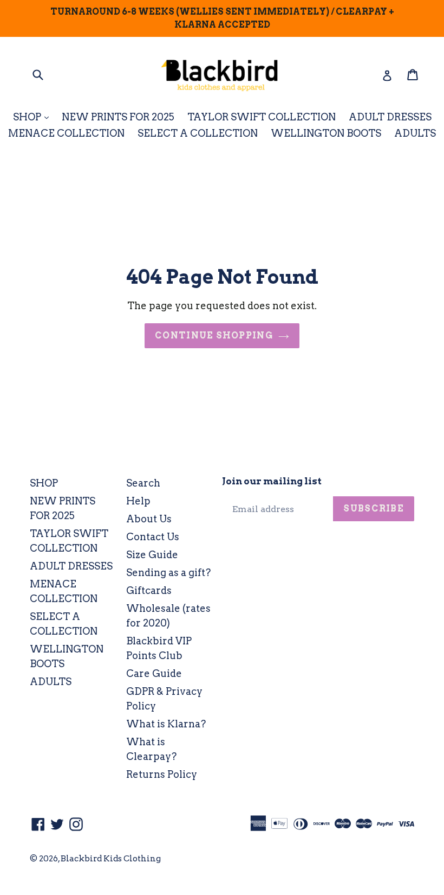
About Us (149, 519)
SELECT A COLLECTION (198, 133)
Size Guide (152, 554)
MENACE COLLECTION (66, 133)
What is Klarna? (166, 724)
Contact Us (152, 536)
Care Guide (154, 673)
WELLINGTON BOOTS (326, 133)
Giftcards (149, 590)
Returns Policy (161, 774)
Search (143, 483)
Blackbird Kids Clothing (111, 859)
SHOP (33, 117)
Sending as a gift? (168, 572)
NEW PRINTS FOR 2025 (118, 117)
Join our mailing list (272, 481)
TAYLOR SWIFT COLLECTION (261, 117)
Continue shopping (214, 335)
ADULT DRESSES (390, 117)
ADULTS (415, 133)
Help (138, 501)
